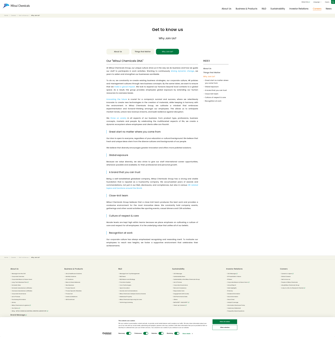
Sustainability (278, 8)
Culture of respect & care (215, 97)
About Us (226, 8)
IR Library (230, 291)
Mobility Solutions (71, 276)
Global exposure (211, 87)
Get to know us (285, 279)
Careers (317, 8)
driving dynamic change (182, 71)
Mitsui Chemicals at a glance (20, 305)
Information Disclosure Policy (236, 305)
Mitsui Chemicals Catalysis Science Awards (133, 294)
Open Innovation (125, 288)
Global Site (305, 2)
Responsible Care (179, 291)
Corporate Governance (19, 294)
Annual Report (231, 285)
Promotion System (125, 282)
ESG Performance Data (180, 296)
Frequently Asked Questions (235, 311)
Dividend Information (233, 294)
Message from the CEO (19, 273)
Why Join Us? (209, 76)
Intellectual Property (126, 296)
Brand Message (17, 315)
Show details (186, 333)
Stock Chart (230, 299)
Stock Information (232, 296)
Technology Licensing (126, 302)
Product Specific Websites (74, 291)
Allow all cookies (225, 321)
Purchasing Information (19, 299)
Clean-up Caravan (179, 305)
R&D (264, 8)
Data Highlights (232, 288)
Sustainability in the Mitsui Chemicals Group (187, 279)
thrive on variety (118, 118)
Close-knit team (211, 94)
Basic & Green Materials (73, 282)
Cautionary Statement (234, 308)
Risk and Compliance (180, 288)
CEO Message (178, 273)
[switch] (145, 333)
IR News (229, 279)
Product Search (70, 288)
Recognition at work (213, 101)
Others (176, 299)
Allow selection (225, 327)
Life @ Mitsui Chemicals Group (290, 285)
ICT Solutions (69, 279)
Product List (69, 294)
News (329, 8)
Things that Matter (211, 72)
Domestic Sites (16, 285)
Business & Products (246, 8)
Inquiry (327, 2)
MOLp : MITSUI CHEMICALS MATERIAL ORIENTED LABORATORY (29, 311)
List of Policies (16, 296)
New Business (70, 285)
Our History (15, 308)
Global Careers (286, 276)
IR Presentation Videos (234, 276)
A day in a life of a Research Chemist (292, 288)
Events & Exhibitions (71, 296)
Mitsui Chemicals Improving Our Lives (131, 299)
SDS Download (70, 299)
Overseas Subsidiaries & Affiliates (22, 291)
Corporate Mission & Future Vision (22, 279)
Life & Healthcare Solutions (74, 273)
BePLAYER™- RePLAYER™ (181, 302)
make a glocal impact (124, 86)
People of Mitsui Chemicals (289, 282)
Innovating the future (116, 99)
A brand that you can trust (216, 90)
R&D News (123, 276)
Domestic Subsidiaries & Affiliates (22, 288)
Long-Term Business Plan (19, 282)
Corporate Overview (18, 276)
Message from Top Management (129, 273)
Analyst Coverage (232, 302)
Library (14, 302)
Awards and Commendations (128, 291)
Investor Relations (298, 8)
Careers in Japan (286, 273)
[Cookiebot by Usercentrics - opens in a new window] (107, 333)
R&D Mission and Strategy (127, 279)
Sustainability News (179, 276)
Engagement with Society (181, 294)
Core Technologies (125, 285)
